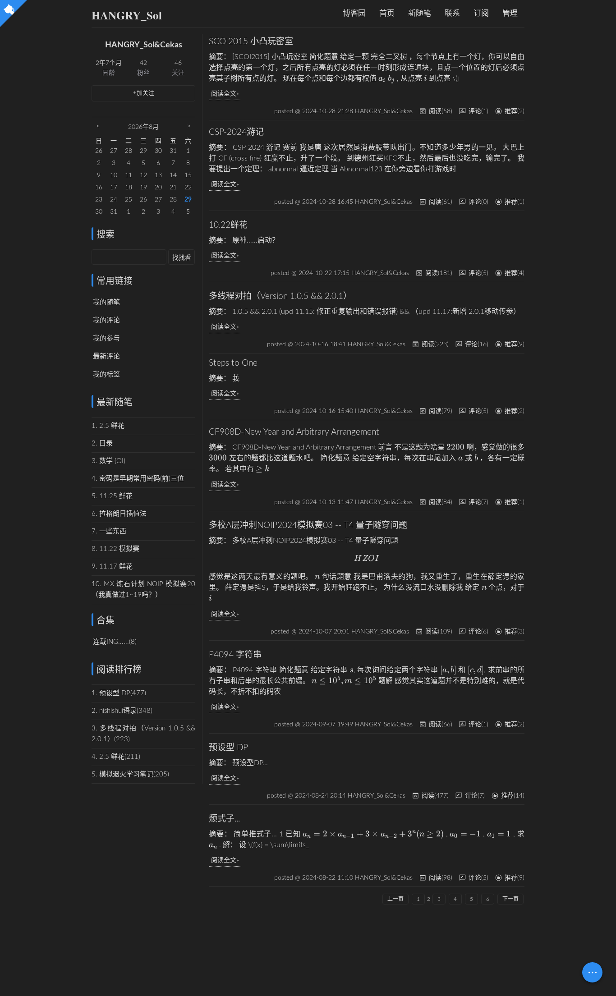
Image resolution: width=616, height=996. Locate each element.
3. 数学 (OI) (108, 461)
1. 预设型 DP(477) (119, 693)
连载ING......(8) (115, 641)
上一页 (395, 899)
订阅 (481, 13)
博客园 (354, 13)
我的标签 (106, 374)
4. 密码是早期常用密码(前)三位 (138, 478)
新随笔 (419, 13)
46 (178, 63)
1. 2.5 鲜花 (108, 425)
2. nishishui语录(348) (122, 710)
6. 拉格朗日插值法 (119, 513)
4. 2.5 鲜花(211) (116, 756)
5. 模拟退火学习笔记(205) (130, 774)
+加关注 (143, 93)
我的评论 (106, 320)
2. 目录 (102, 443)
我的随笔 (106, 302)
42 (143, 63)
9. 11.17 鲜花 (112, 566)
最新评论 (106, 356)
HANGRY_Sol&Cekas (143, 45)
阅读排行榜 (119, 670)
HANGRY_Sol (127, 15)
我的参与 (106, 338)
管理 (510, 13)
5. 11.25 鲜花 (112, 496)
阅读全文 (223, 94)
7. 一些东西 (109, 531)
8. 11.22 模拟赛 (115, 549)
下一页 (510, 899)
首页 (387, 13)
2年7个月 (109, 63)
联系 (452, 13)
